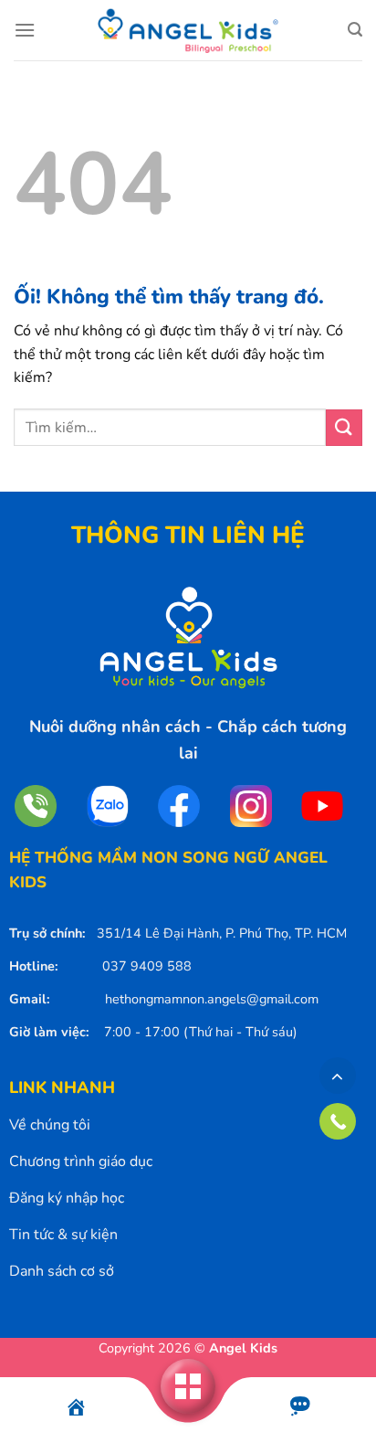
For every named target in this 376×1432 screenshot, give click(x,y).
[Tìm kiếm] (355, 30)
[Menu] (25, 29)
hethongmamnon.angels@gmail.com (212, 999)
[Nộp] (344, 427)
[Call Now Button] (337, 1121)
